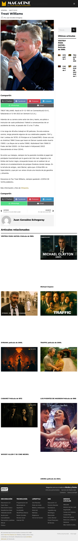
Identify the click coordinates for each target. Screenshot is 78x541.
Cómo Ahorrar (52, 518)
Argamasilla (66, 509)
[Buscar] (73, 30)
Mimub (3, 523)
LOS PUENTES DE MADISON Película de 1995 (58, 398)
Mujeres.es (35, 515)
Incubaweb (20, 510)
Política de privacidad (63, 533)
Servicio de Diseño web (68, 490)
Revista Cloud (21, 518)
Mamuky (34, 512)
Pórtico (3, 525)
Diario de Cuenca (68, 517)
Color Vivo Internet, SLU (10, 534)
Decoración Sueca (6, 507)
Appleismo (20, 507)
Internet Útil (20, 520)
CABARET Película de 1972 (11, 398)
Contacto (63, 492)
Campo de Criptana (69, 512)
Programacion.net (22, 502)
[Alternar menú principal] (74, 4)
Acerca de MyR (72, 492)
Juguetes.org (52, 510)
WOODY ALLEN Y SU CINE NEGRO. (15, 454)
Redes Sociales (21, 515)
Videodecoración (6, 512)
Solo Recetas (36, 502)
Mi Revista (51, 523)
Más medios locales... (70, 525)
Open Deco (4, 505)
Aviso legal (73, 533)
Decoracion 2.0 (5, 502)
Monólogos (51, 512)
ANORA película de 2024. (50, 479)
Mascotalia (51, 515)
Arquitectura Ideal (6, 510)
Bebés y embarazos (38, 507)
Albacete (66, 504)
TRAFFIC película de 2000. (51, 343)
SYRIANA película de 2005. (12, 343)
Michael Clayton (46, 287)
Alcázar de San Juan (69, 507)
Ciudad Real (67, 514)
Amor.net (35, 510)
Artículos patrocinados (52, 490)
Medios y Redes (71, 487)
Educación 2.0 (52, 502)
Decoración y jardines (7, 520)
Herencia (66, 522)
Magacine (40, 4)
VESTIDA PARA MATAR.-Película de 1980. (62, 45)
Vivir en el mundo (37, 518)
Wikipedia (24, 188)
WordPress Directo (22, 512)
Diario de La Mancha (69, 520)
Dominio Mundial (53, 505)
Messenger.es (21, 505)
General (4, 10)
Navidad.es (51, 507)
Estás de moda (36, 505)
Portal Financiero (53, 520)
